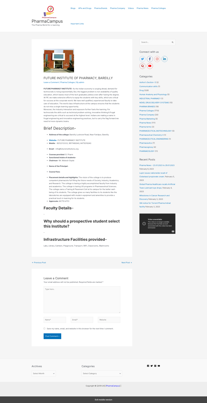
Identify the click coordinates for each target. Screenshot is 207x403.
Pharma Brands (100, 8)
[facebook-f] (150, 59)
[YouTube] (159, 366)
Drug (141, 90)
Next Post (127, 262)
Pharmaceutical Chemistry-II (151, 135)
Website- (53, 140)
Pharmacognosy (146, 147)
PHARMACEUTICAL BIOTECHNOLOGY (155, 131)
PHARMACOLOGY (146, 151)
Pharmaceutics (145, 143)
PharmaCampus (47, 21)
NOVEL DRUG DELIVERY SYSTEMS (154, 102)
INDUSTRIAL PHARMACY (150, 98)
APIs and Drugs (84, 8)
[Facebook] (148, 366)
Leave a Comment (51, 82)
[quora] (142, 66)
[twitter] (142, 59)
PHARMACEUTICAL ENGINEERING (153, 139)
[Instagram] (155, 366)
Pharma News (142, 8)
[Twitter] (152, 366)
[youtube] (150, 66)
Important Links (77, 24)
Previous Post (39, 262)
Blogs (73, 8)
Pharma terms (145, 127)
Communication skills (148, 86)
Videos (131, 8)
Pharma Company (117, 8)
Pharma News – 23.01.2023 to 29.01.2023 (157, 165)
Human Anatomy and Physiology (153, 94)
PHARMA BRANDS (147, 106)
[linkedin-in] (165, 59)
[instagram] (157, 59)
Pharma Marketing (147, 119)
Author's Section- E (147, 82)
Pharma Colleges (158, 8)
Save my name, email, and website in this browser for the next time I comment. (80, 328)
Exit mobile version (103, 399)
